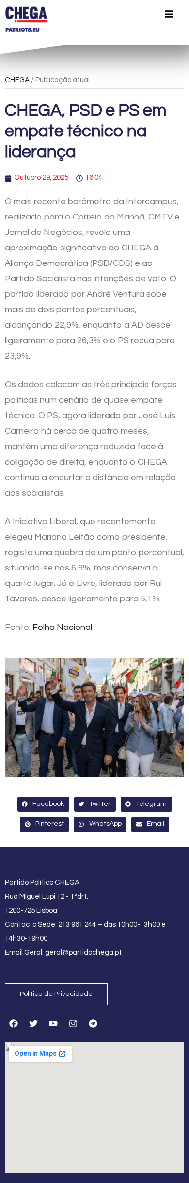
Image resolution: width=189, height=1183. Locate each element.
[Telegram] (93, 1023)
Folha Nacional (62, 627)
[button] (43, 804)
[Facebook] (13, 1023)
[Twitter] (33, 1023)
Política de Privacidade (56, 994)
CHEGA (17, 80)
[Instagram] (73, 1023)
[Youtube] (53, 1023)
